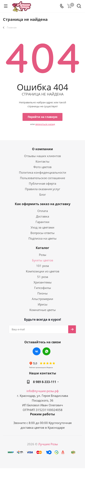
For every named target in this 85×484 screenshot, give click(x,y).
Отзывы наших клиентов (42, 156)
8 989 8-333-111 (44, 382)
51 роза (42, 277)
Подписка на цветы (42, 238)
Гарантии (42, 222)
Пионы (42, 293)
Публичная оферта (42, 183)
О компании (42, 149)
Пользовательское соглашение (42, 178)
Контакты (42, 161)
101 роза (42, 266)
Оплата (42, 211)
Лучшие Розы (48, 444)
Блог (42, 194)
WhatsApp (46, 351)
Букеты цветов (42, 260)
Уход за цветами (42, 227)
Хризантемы (43, 282)
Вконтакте (37, 351)
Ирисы (42, 304)
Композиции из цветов (42, 271)
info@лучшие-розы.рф (42, 391)
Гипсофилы (42, 288)
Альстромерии (42, 299)
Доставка (42, 216)
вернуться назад (45, 124)
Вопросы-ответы (42, 233)
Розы (42, 255)
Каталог (42, 248)
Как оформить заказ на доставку (42, 204)
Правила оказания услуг (42, 189)
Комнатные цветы (42, 310)
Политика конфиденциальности (42, 172)
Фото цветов (42, 167)
